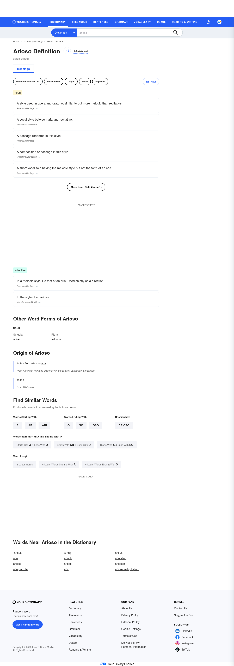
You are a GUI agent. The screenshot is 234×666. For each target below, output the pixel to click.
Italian (20, 380)
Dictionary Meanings (33, 41)
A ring (67, 553)
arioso (124, 425)
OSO (96, 425)
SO (81, 425)
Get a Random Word (27, 624)
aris (66, 569)
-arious (17, 553)
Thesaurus (75, 615)
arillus (118, 553)
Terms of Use (129, 636)
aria (43, 363)
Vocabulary (75, 636)
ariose (17, 564)
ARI (44, 425)
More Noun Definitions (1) (86, 187)
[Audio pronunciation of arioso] (67, 50)
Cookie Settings (131, 629)
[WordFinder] (219, 22)
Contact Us (181, 608)
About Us (127, 608)
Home (16, 41)
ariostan (120, 564)
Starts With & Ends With (32, 445)
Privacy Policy (130, 615)
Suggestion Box (183, 615)
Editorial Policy (130, 622)
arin (15, 558)
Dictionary (61, 32)
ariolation (120, 558)
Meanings (23, 69)
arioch (68, 558)
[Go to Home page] (27, 22)
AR (30, 425)
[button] (208, 22)
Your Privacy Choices (121, 664)
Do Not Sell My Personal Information (133, 645)
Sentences (75, 622)
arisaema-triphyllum (127, 569)
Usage (73, 643)
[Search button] (177, 32)
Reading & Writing (80, 649)
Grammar (74, 629)
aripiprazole (20, 569)
